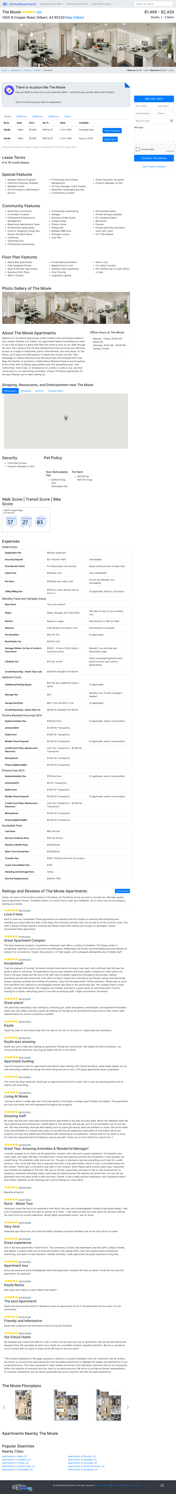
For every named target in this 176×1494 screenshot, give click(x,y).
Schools (39, 390)
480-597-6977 (154, 99)
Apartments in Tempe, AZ (15, 1462)
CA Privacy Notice (103, 1485)
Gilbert (78, 17)
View (112, 130)
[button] (66, 418)
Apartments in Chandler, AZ (16, 1459)
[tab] (7, 116)
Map (68, 17)
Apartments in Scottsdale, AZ (17, 1469)
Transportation (55, 390)
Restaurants (10, 390)
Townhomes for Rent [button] (77, 3)
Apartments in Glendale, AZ (82, 1459)
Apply (110, 139)
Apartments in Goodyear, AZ (83, 1469)
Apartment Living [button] (101, 3)
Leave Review (122, 891)
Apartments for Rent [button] (51, 3)
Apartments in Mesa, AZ (14, 1456)
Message (138, 127)
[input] (151, 120)
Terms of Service (133, 1485)
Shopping (26, 390)
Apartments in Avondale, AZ (82, 1462)
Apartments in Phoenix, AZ (82, 1456)
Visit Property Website (154, 166)
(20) (39, 12)
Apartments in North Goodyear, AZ (86, 1466)
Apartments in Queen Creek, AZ (18, 1466)
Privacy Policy (118, 1485)
